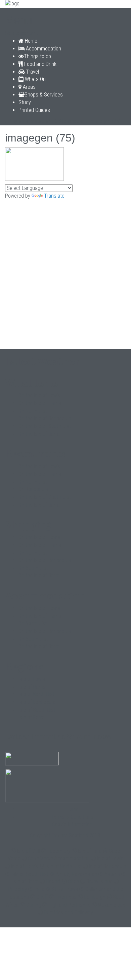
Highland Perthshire (69, 904)
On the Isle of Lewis (39, 395)
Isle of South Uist (36, 710)
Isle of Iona (89, 851)
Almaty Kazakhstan (76, 874)
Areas (28, 87)
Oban (73, 881)
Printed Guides (34, 110)
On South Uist (33, 568)
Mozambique (111, 904)
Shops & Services (44, 94)
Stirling (33, 904)
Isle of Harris (32, 687)
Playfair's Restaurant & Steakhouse (46, 121)
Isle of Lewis (31, 679)
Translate (54, 196)
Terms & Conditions (72, 817)
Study (24, 102)
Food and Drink (39, 64)
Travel (32, 72)
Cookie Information (72, 824)
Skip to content (21, 33)
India (39, 889)
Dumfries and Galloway (68, 912)
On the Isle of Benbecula (44, 418)
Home (30, 41)
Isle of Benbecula (36, 702)
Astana (112, 874)
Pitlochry (17, 889)
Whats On (35, 79)
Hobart (53, 881)
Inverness (66, 897)
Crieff (42, 897)
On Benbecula (33, 489)
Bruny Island (99, 881)
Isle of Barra (31, 717)
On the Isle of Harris (39, 403)
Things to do (37, 56)
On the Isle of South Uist (44, 426)
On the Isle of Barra (39, 434)
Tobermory (59, 851)
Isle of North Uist (36, 694)
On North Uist (32, 411)
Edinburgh (94, 897)
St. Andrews (65, 889)
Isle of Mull (28, 851)
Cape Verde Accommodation (59, 858)
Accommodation (43, 48)
